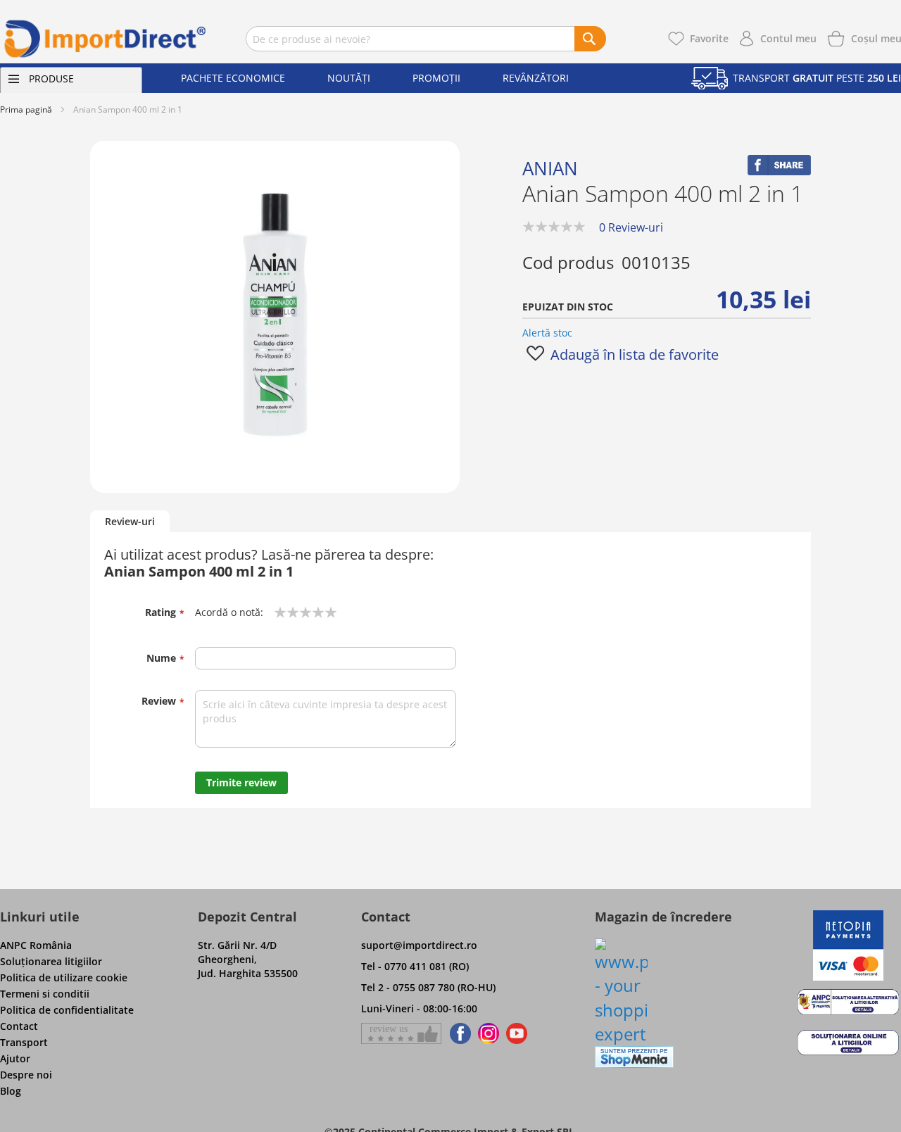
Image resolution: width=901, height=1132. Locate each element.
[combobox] (426, 38)
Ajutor (15, 1058)
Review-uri (130, 521)
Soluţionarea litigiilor (51, 961)
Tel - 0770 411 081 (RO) (415, 966)
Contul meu (788, 38)
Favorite (709, 38)
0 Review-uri (631, 227)
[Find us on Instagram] (488, 1033)
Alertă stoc (547, 332)
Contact (19, 1026)
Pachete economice (233, 77)
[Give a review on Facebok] (401, 1033)
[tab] (130, 522)
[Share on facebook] (779, 171)
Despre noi (26, 1074)
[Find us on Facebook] (457, 1033)
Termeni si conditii (44, 993)
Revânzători (536, 77)
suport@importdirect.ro (419, 945)
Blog (10, 1091)
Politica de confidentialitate (67, 1010)
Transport (24, 1042)
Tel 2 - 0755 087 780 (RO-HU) (428, 987)
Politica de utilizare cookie (63, 977)
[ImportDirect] (105, 38)
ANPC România (36, 945)
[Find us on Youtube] (517, 1033)
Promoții (436, 77)
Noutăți (348, 77)
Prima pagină (26, 109)
